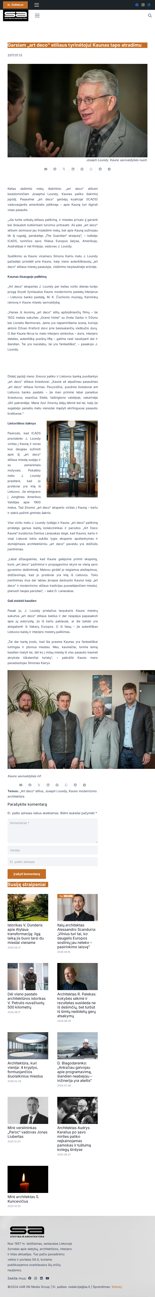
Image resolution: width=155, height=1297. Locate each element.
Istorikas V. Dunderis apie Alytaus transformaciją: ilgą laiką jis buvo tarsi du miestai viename (26, 934)
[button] (150, 15)
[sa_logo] (15, 15)
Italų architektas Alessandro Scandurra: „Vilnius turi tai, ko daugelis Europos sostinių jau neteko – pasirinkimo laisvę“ (76, 936)
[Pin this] (82, 169)
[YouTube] (47, 1278)
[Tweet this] (63, 169)
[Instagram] (143, 5)
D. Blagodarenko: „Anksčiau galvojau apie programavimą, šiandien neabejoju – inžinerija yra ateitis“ (74, 1072)
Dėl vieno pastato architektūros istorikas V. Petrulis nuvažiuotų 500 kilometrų (27, 1000)
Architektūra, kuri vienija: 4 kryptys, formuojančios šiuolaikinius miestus (25, 1069)
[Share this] (54, 169)
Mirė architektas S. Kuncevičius (23, 1198)
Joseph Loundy (56, 791)
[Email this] (45, 169)
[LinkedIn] (149, 5)
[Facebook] (137, 5)
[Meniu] (36, 5)
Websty (117, 1287)
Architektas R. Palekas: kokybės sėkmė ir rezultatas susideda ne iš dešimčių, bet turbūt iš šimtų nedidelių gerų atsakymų (76, 1005)
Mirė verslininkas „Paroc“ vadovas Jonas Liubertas (27, 1132)
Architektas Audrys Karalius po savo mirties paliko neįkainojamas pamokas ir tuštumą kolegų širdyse (74, 1138)
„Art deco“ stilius (31, 791)
